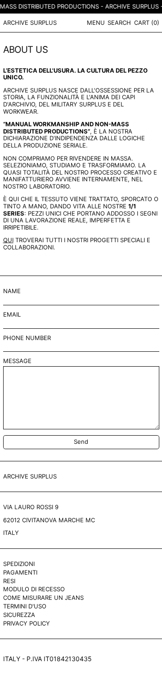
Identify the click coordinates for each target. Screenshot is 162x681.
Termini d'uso (24, 606)
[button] (119, 22)
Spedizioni (19, 563)
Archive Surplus (30, 22)
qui (8, 240)
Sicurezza (19, 614)
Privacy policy (26, 623)
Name (12, 291)
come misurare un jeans (43, 597)
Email (12, 314)
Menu (96, 22)
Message (17, 361)
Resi (9, 580)
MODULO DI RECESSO (34, 589)
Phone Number (27, 338)
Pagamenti (20, 572)
